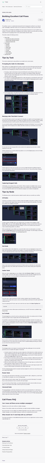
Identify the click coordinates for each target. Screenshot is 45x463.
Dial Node (7, 45)
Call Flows (12, 32)
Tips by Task (7, 37)
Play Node (19, 124)
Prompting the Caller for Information (12, 38)
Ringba (3, 6)
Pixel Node (9, 187)
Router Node (8, 51)
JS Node (7, 50)
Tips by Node (7, 43)
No (25, 427)
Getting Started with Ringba (7, 449)
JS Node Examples (9, 368)
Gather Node (8, 47)
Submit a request (27, 433)
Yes (19, 427)
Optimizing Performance (18, 6)
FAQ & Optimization (9, 6)
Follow (40, 19)
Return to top (4, 437)
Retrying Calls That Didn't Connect (12, 40)
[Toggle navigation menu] (41, 2)
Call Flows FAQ (8, 54)
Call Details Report (21, 231)
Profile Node (32, 79)
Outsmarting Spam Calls (7, 445)
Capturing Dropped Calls (10, 41)
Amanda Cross (8, 19)
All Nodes (7, 44)
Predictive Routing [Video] (7, 451)
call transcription (39, 392)
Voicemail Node (9, 52)
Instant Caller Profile (16, 77)
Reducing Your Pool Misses (7, 443)
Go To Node (8, 48)
